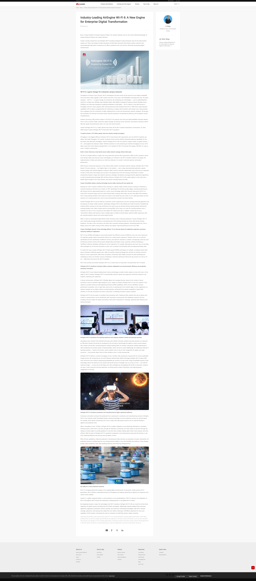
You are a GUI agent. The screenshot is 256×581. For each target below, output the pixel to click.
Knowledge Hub (141, 559)
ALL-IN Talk (140, 564)
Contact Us (78, 559)
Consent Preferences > (206, 576)
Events (77, 557)
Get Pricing (99, 552)
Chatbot (98, 557)
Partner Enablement (122, 557)
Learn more (112, 576)
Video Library (141, 557)
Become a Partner (121, 552)
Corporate (161, 552)
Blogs (81, 7)
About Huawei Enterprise (81, 552)
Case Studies (141, 552)
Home (77, 7)
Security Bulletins (162, 554)
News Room (78, 554)
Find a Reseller (100, 554)
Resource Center (141, 554)
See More (78, 561)
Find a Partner (121, 554)
